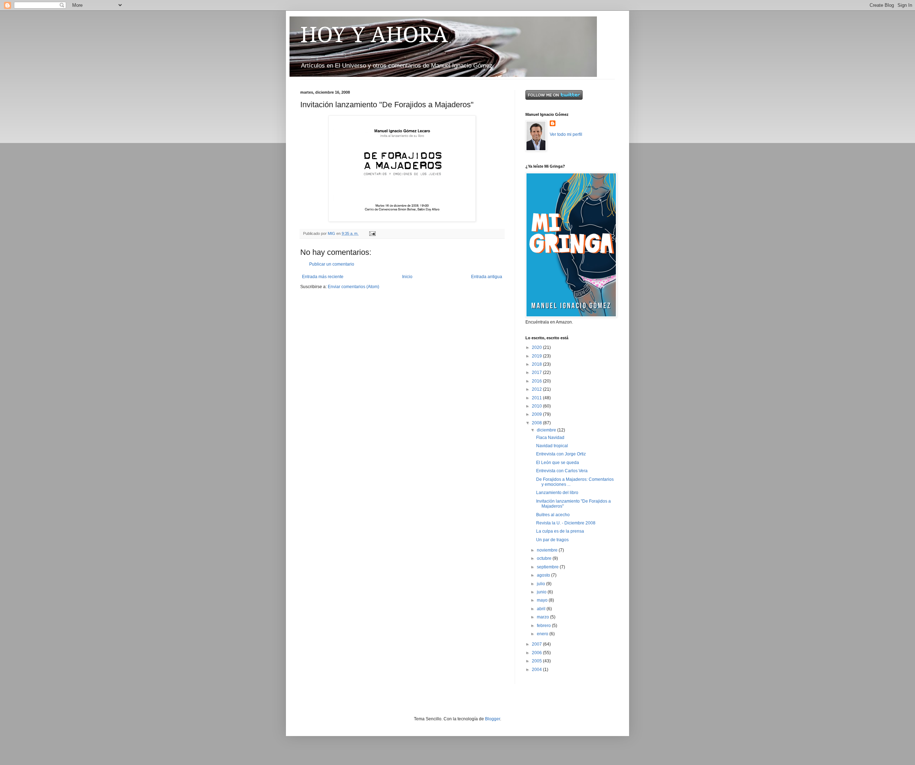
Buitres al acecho (553, 514)
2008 (537, 422)
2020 (537, 347)
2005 (537, 660)
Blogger (492, 718)
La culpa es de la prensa (560, 531)
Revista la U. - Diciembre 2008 (565, 522)
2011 (537, 397)
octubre (545, 558)
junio (542, 591)
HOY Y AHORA (374, 34)
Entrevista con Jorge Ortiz (561, 453)
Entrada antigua (486, 276)
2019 (537, 356)
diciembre (547, 430)
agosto (544, 575)
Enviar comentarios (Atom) (353, 286)
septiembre (548, 566)
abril (541, 608)
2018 (537, 364)
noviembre (548, 550)
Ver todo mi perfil (566, 134)
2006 (537, 652)
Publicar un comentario (331, 264)
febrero (544, 625)
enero (543, 633)
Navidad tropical (552, 445)
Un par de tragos (552, 539)
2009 (537, 414)
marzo (543, 617)
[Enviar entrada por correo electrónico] (372, 233)
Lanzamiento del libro (557, 492)
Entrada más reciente (322, 276)
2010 (537, 406)
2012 (537, 389)
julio (541, 583)
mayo (543, 600)
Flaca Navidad (550, 437)
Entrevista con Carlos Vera (562, 470)
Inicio (407, 276)
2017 (537, 372)
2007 (537, 644)
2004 (537, 669)
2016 (537, 381)
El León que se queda (557, 462)
